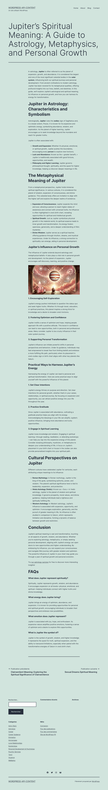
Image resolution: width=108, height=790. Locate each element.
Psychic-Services (14, 752)
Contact (96, 8)
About (82, 8)
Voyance (11, 757)
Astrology (11, 729)
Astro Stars (12, 726)
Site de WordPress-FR (48, 734)
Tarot (10, 755)
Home (75, 8)
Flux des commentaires (48, 732)
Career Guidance (14, 734)
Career (10, 732)
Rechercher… (13, 700)
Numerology (12, 746)
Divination (12, 737)
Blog (89, 8)
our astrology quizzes (39, 562)
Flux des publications (47, 729)
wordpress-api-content (21, 7)
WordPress (96, 781)
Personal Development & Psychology (21, 749)
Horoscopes (12, 740)
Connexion (44, 726)
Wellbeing (11, 760)
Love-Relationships (15, 743)
